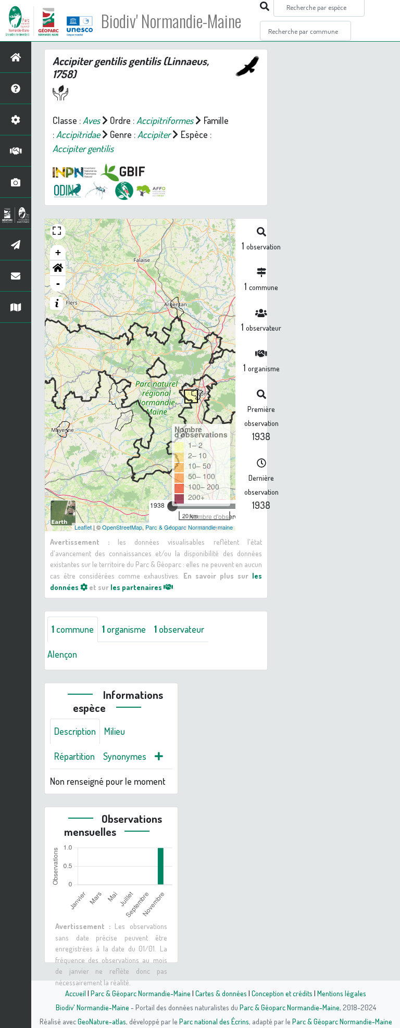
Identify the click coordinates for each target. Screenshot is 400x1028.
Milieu (114, 731)
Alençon (62, 654)
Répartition (74, 756)
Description (75, 731)
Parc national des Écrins (214, 1021)
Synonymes (124, 756)
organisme (124, 629)
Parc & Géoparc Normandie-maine (189, 527)
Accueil (75, 993)
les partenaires (137, 587)
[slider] (172, 506)
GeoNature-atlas (102, 1021)
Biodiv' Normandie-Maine (171, 20)
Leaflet (83, 527)
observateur (179, 629)
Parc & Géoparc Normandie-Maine (141, 993)
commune (73, 629)
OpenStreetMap (122, 527)
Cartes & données (221, 993)
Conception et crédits (282, 993)
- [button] (58, 283)
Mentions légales (341, 993)
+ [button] (58, 252)
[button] (58, 268)
